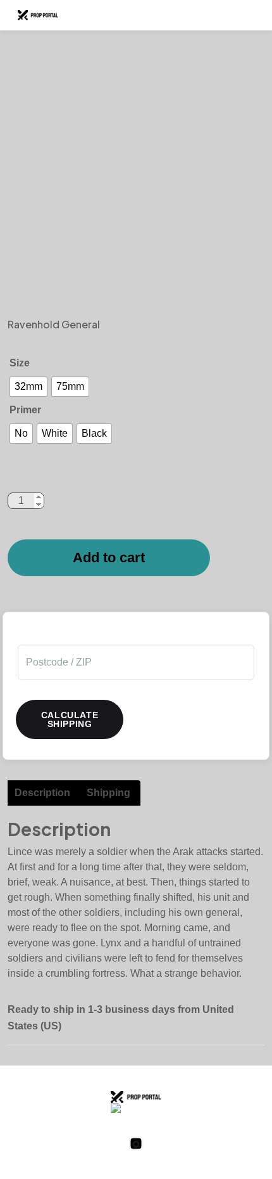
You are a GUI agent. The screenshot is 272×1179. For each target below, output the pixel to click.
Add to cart (109, 557)
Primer (25, 409)
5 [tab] (164, 306)
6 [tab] (183, 306)
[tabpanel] (136, 170)
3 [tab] (126, 306)
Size (19, 363)
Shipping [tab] (108, 792)
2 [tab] (107, 306)
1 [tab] (88, 306)
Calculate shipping (69, 719)
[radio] (28, 386)
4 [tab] (145, 306)
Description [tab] (42, 792)
